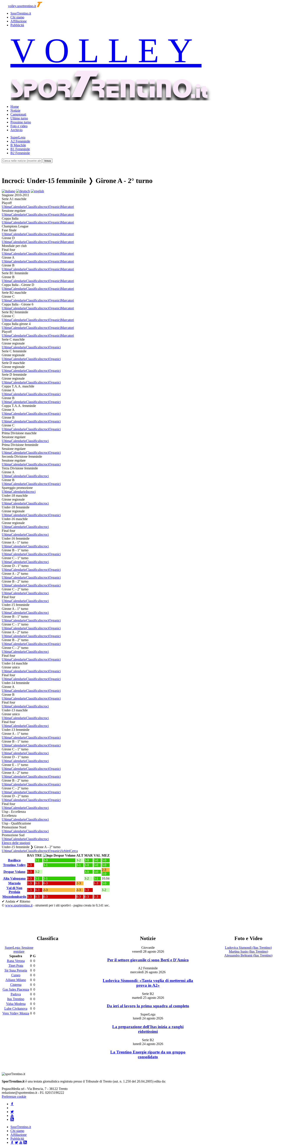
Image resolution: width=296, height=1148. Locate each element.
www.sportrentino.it (19, 905)
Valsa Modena (16, 1004)
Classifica (32, 207)
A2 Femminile (20, 141)
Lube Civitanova (15, 1008)
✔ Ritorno (23, 901)
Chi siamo (17, 17)
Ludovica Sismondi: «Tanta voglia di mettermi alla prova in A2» (148, 983)
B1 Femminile (20, 149)
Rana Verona (16, 961)
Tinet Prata (15, 965)
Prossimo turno (20, 122)
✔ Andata (8, 901)
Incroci (44, 207)
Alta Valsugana (14, 878)
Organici (55, 207)
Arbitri (65, 851)
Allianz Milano (15, 980)
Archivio (16, 130)
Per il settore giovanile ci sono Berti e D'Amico (148, 960)
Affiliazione (18, 21)
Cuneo (15, 975)
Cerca (74, 851)
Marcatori (67, 207)
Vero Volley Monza (15, 1013)
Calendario (18, 207)
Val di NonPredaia (14, 890)
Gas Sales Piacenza (16, 989)
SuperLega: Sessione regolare (19, 949)
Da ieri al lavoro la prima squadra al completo (148, 1006)
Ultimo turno (19, 118)
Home (14, 106)
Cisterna (15, 984)
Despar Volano (14, 872)
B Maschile (18, 145)
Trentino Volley (14, 865)
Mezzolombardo (14, 896)
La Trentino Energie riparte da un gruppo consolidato (147, 1054)
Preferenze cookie (14, 1096)
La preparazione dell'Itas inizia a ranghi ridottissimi (148, 1029)
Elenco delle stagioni (16, 843)
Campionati (18, 114)
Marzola (14, 883)
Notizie (15, 110)
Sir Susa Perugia (16, 970)
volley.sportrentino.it (22, 6)
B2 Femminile (20, 153)
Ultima (6, 207)
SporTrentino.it (20, 13)
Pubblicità (17, 25)
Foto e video (19, 126)
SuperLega (17, 137)
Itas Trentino (15, 999)
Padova (16, 994)
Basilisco (14, 860)
